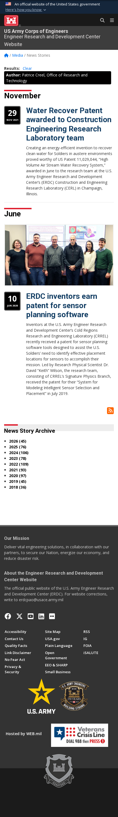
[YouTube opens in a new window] (30, 616)
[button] (26, 10)
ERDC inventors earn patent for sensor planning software (61, 305)
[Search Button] (100, 20)
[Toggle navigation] (110, 20)
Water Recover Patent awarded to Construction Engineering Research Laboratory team (68, 124)
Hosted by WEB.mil (24, 733)
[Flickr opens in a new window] (52, 616)
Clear (27, 68)
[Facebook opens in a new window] (8, 616)
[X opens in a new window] (19, 616)
